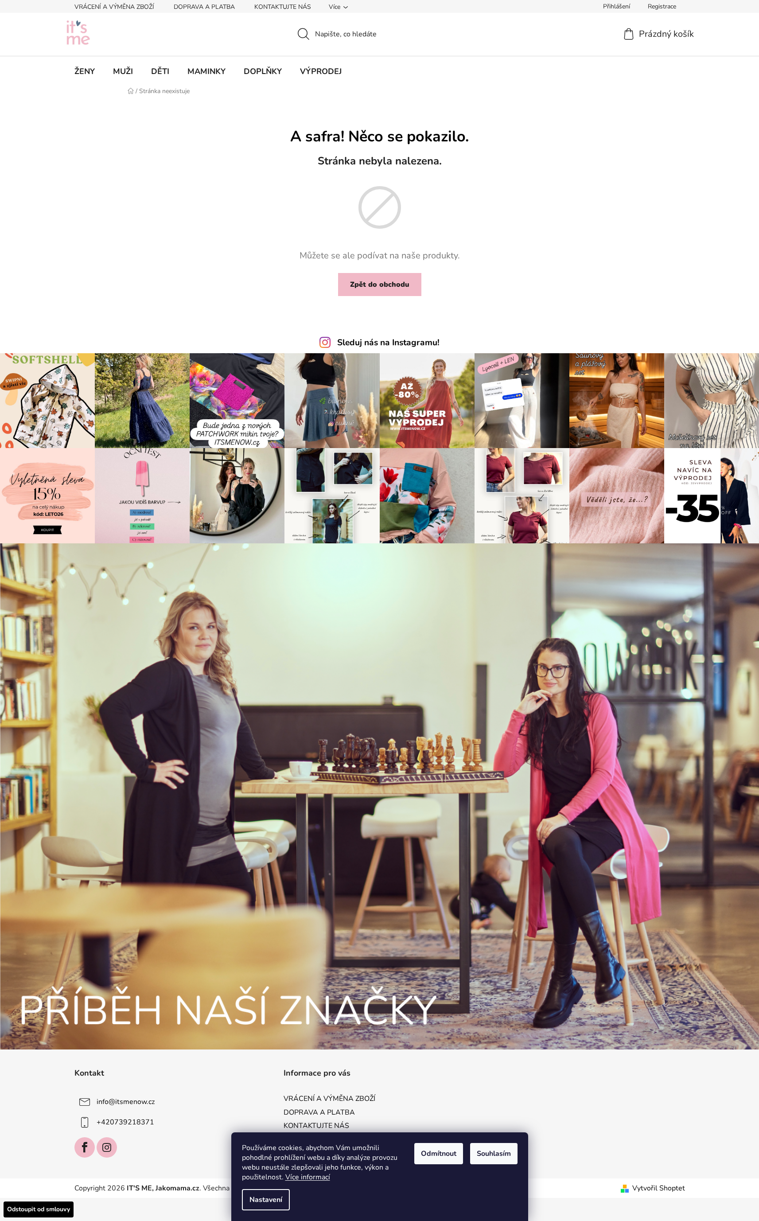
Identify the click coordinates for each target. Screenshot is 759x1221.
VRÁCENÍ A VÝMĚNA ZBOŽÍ (114, 7)
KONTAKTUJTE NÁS (282, 7)
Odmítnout (438, 1154)
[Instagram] (107, 1147)
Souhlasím (494, 1154)
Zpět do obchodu (379, 284)
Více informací (307, 1177)
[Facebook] (84, 1147)
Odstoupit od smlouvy (38, 1209)
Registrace (662, 6)
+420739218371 (125, 1122)
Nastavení (265, 1200)
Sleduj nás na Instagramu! (388, 342)
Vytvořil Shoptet (658, 1188)
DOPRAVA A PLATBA (204, 7)
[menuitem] (85, 71)
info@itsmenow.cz (126, 1102)
